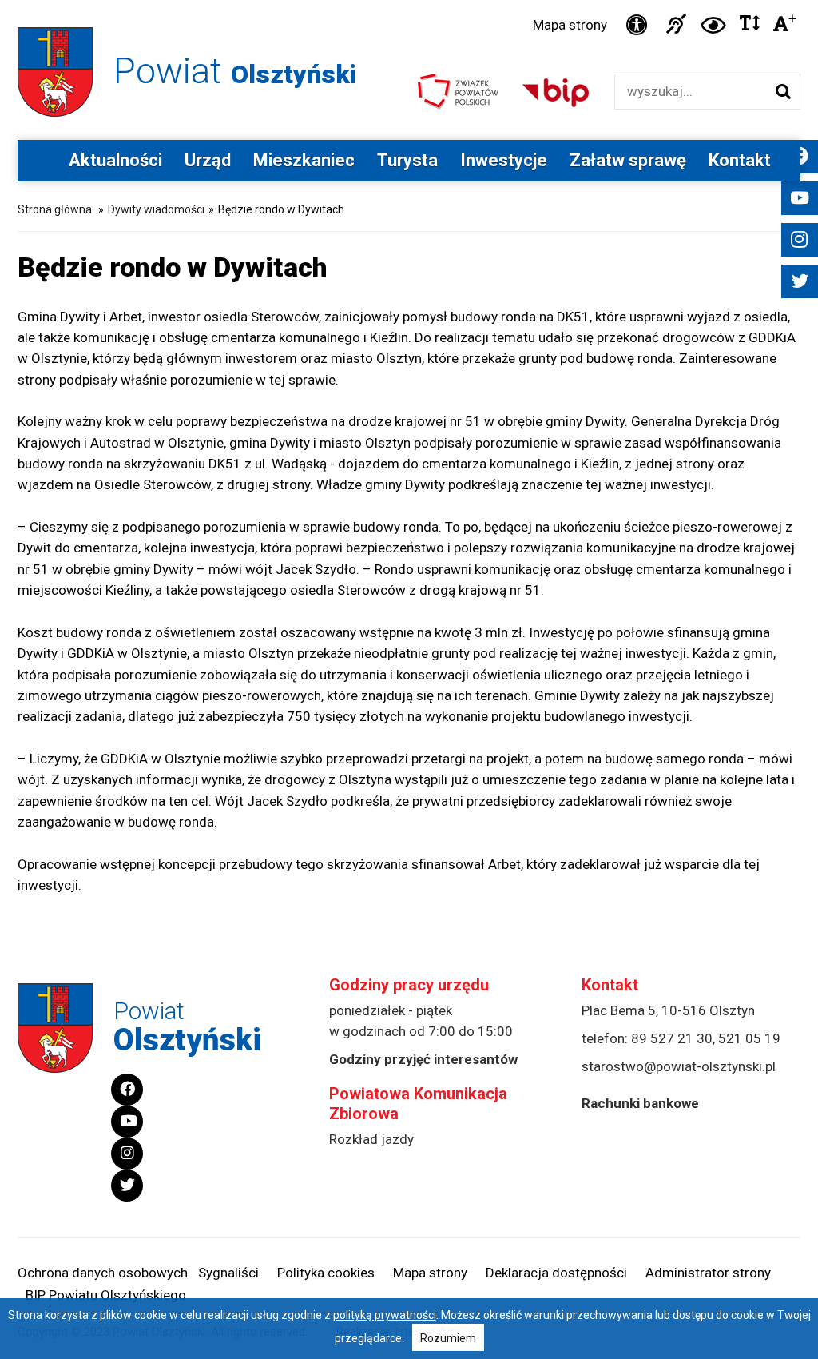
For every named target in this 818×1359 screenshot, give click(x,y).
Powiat (234, 71)
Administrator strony (708, 1273)
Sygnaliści (228, 1273)
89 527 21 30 (672, 1038)
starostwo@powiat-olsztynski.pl (679, 1066)
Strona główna (55, 209)
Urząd (208, 160)
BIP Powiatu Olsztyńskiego (106, 1295)
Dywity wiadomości (156, 209)
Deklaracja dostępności (556, 1273)
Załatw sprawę (628, 160)
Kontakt (740, 160)
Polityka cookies (326, 1273)
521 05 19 (749, 1038)
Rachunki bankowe (640, 1103)
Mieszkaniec (304, 160)
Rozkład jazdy (371, 1139)
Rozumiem (448, 1338)
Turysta (407, 160)
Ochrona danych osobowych (103, 1273)
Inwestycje (503, 160)
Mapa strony (570, 25)
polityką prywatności (384, 1315)
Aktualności (115, 160)
